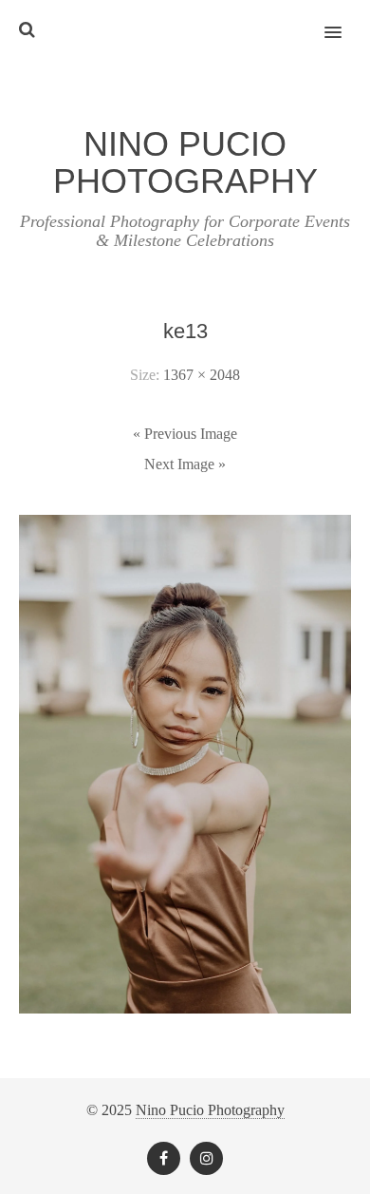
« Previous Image (185, 434)
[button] (344, 20)
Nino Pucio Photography (210, 1110)
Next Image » (185, 464)
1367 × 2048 (201, 375)
